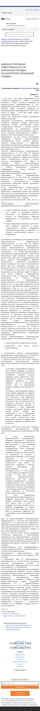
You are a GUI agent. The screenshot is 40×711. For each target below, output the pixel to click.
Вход (27, 10)
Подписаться (20, 687)
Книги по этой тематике (11, 614)
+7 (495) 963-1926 (20, 643)
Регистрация (34, 10)
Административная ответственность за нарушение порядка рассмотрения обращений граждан (19, 627)
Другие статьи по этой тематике (14, 616)
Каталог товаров (8, 29)
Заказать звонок (21, 641)
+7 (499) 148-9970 (32, 19)
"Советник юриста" (26, 88)
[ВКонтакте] (37, 83)
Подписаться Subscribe (20, 693)
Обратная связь (21, 646)
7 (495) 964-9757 (20, 648)
